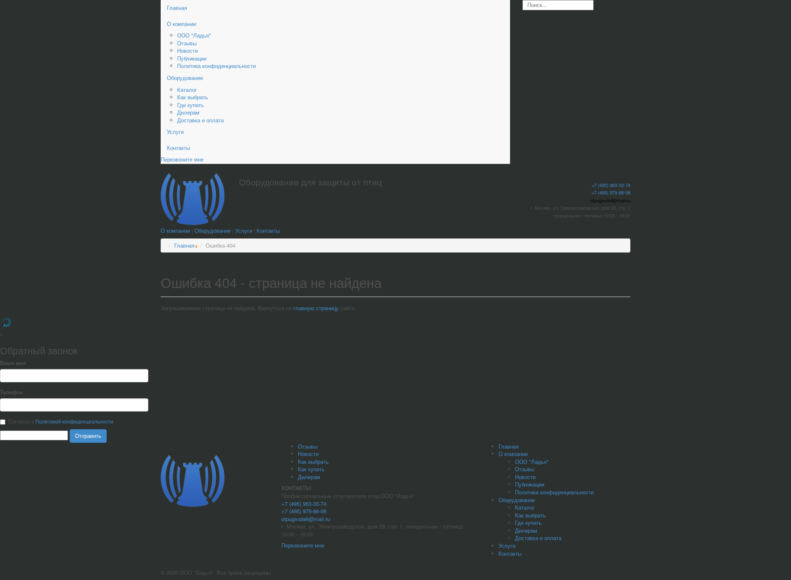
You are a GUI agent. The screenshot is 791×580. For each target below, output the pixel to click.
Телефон (11, 392)
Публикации (191, 58)
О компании (181, 24)
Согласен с (60, 421)
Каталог (187, 90)
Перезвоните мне (182, 159)
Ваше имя (13, 363)
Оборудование (185, 78)
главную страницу (316, 308)
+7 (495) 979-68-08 (611, 192)
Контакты (178, 148)
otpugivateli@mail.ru (610, 200)
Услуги (175, 132)
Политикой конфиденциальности (74, 421)
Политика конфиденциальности (216, 66)
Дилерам (188, 112)
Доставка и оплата (200, 120)
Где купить (190, 105)
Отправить (88, 436)
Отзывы (187, 43)
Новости (187, 50)
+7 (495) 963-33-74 (611, 185)
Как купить (311, 469)
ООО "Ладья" (194, 35)
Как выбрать (192, 97)
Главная (177, 8)
